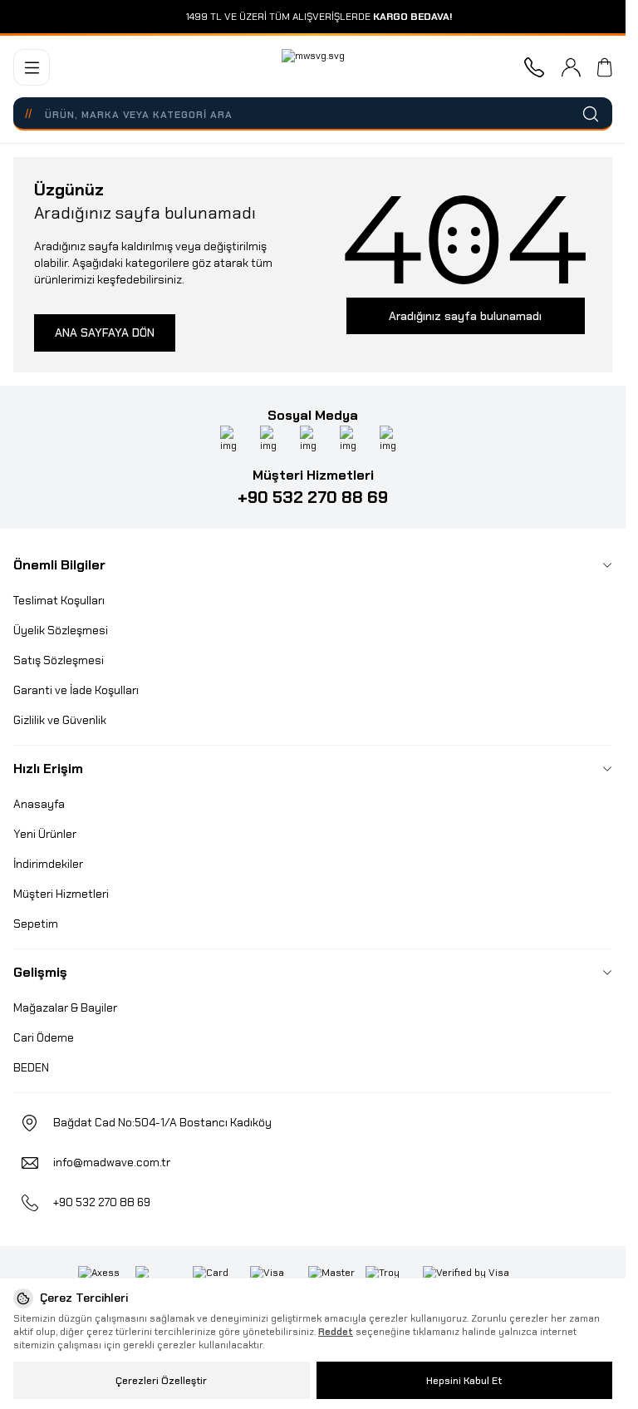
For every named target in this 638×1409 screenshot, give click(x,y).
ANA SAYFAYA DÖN (105, 332)
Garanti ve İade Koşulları (76, 689)
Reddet (335, 1331)
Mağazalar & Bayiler (65, 1007)
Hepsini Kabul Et (464, 1380)
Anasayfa (39, 803)
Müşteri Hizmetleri (61, 893)
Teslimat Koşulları (59, 600)
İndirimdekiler (48, 863)
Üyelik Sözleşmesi (60, 630)
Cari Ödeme (43, 1037)
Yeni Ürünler (44, 833)
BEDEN (31, 1067)
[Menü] (31, 67)
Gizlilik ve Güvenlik (59, 719)
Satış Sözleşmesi (58, 660)
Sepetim (35, 923)
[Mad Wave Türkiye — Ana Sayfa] (313, 67)
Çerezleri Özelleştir (161, 1380)
